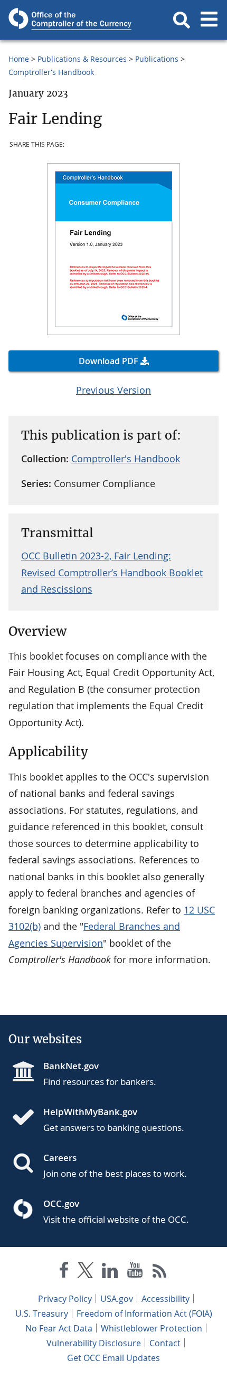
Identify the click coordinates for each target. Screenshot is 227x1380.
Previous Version (113, 390)
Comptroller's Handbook (51, 72)
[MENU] (209, 20)
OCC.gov (61, 1203)
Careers (60, 1157)
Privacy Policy (65, 1299)
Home (18, 59)
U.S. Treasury (41, 1313)
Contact (165, 1343)
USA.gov (116, 1299)
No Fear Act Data (58, 1328)
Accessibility (165, 1299)
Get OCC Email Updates (113, 1358)
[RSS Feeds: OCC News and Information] (160, 1272)
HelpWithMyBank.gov (90, 1112)
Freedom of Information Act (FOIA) (144, 1313)
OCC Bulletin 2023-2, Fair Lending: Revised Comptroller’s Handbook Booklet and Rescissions (112, 572)
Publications (156, 59)
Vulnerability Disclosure (93, 1343)
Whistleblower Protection (151, 1328)
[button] (181, 20)
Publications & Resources (82, 59)
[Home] (27, 1118)
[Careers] (27, 1164)
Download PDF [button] (108, 361)
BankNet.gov (71, 1066)
